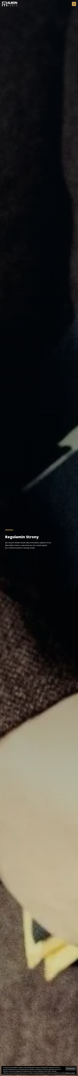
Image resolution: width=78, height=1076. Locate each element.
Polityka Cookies (70, 1073)
